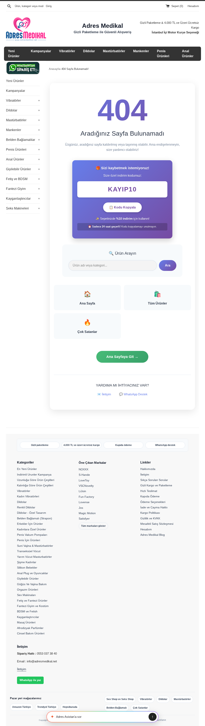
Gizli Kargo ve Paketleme (156, 485)
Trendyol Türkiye (46, 707)
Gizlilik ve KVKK (150, 518)
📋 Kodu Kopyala (122, 207)
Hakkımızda (147, 469)
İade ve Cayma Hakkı (154, 507)
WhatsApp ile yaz (30, 680)
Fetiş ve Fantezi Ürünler (32, 600)
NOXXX (83, 469)
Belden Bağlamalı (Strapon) (34, 518)
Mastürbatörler (114, 51)
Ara (167, 265)
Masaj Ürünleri (26, 622)
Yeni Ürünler (15, 81)
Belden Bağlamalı (117, 707)
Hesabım (193, 6)
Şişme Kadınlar (26, 562)
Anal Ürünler (23, 159)
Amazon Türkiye (21, 707)
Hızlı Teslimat (148, 491)
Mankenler (141, 51)
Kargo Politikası (150, 512)
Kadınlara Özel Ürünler (31, 529)
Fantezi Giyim (23, 188)
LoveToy (84, 480)
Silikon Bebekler (27, 567)
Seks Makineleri (23, 208)
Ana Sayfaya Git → (122, 357)
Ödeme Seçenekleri (152, 502)
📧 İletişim (104, 394)
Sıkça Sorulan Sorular (154, 480)
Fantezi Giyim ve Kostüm (33, 606)
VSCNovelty (86, 485)
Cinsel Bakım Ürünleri (30, 633)
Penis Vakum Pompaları (32, 534)
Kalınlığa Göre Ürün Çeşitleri (35, 485)
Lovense (84, 502)
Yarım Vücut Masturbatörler (34, 556)
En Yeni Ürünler (27, 469)
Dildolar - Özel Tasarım (31, 512)
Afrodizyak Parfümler (30, 628)
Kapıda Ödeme (150, 496)
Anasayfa (54, 68)
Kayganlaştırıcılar (23, 198)
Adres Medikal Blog (152, 534)
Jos (81, 507)
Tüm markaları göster (93, 526)
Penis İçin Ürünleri (28, 540)
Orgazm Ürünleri (27, 589)
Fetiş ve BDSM (23, 179)
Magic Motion (87, 513)
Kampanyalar (41, 51)
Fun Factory (86, 496)
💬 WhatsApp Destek (133, 394)
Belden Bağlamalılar (23, 139)
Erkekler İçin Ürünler (30, 523)
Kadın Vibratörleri (28, 496)
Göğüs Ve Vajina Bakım (32, 584)
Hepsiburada (70, 707)
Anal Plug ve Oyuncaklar (32, 573)
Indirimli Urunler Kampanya (34, 474)
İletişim (144, 474)
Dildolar (89, 51)
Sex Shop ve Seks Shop (120, 699)
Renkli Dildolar (26, 507)
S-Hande (84, 474)
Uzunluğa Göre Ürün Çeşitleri (35, 480)
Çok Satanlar (140, 707)
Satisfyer (84, 518)
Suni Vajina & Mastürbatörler (35, 545)
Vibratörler (67, 51)
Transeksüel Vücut (28, 551)
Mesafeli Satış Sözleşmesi (156, 523)
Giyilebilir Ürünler (23, 169)
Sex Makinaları (26, 595)
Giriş (49, 6)
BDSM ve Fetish (27, 611)
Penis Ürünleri (23, 149)
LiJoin (82, 491)
